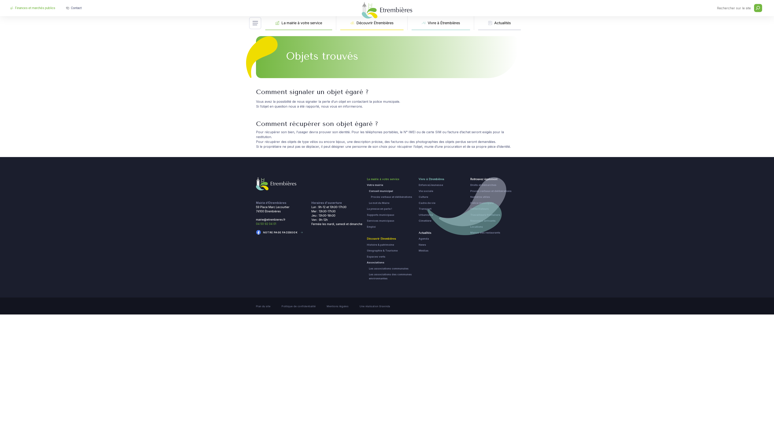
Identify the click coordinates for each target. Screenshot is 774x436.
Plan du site (263, 306)
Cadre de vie (427, 202)
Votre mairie (375, 185)
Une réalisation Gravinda (375, 306)
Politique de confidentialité (299, 306)
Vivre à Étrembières (444, 23)
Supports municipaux (380, 214)
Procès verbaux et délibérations (391, 196)
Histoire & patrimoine (380, 244)
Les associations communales (389, 268)
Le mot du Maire (379, 202)
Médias (424, 250)
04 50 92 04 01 (266, 223)
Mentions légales (338, 306)
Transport (425, 208)
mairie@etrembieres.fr (270, 219)
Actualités (502, 23)
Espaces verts (376, 256)
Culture (423, 196)
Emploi (371, 226)
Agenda (424, 238)
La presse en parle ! (379, 208)
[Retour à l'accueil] (276, 183)
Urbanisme (426, 214)
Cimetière (425, 220)
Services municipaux (380, 220)
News (422, 244)
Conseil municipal (381, 191)
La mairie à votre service (301, 23)
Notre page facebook (280, 232)
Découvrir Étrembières (374, 23)
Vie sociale (426, 191)
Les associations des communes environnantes (390, 276)
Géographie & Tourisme (382, 250)
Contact (76, 8)
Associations (375, 262)
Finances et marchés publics (35, 8)
